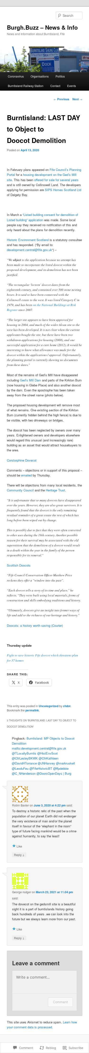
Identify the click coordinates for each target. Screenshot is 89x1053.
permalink (32, 710)
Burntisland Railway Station (25, 86)
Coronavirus (16, 76)
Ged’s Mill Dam (30, 380)
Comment (60, 1002)
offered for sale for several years (56, 180)
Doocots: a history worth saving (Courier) (35, 625)
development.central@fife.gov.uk (29, 249)
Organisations (40, 76)
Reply (19, 854)
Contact (55, 86)
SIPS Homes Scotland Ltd (63, 190)
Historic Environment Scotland (28, 240)
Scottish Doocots (19, 565)
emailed (26, 475)
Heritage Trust (55, 490)
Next (77, 99)
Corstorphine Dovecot (22, 460)
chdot (66, 706)
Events (71, 86)
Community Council (20, 490)
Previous (61, 99)
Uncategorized (48, 706)
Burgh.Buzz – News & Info (42, 27)
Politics (60, 76)
